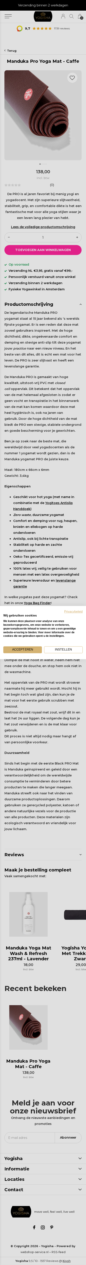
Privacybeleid (73, 611)
